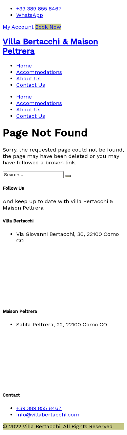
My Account (18, 27)
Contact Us (30, 85)
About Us (28, 78)
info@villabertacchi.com (47, 414)
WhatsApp (29, 15)
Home (24, 65)
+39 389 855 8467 (39, 8)
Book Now (48, 27)
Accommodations (39, 72)
